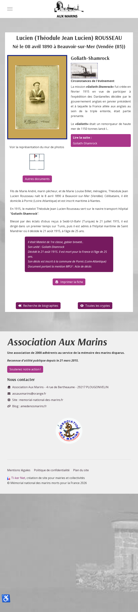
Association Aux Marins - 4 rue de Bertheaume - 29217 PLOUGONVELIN (60, 387)
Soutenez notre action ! (25, 369)
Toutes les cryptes (97, 306)
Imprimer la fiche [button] (71, 282)
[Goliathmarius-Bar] (84, 70)
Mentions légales (18, 470)
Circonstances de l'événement (92, 81)
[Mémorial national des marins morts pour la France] (69, 9)
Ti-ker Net (18, 478)
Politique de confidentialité (52, 470)
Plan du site (81, 470)
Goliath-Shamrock (85, 143)
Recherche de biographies (40, 306)
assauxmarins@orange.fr (29, 394)
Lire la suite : (82, 138)
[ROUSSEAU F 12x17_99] (37, 97)
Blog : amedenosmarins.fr (29, 406)
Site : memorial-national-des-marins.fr (37, 400)
